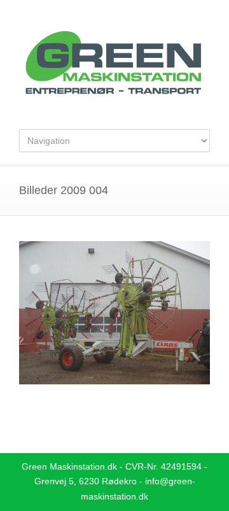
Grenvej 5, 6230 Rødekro (85, 481)
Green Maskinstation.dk (69, 466)
